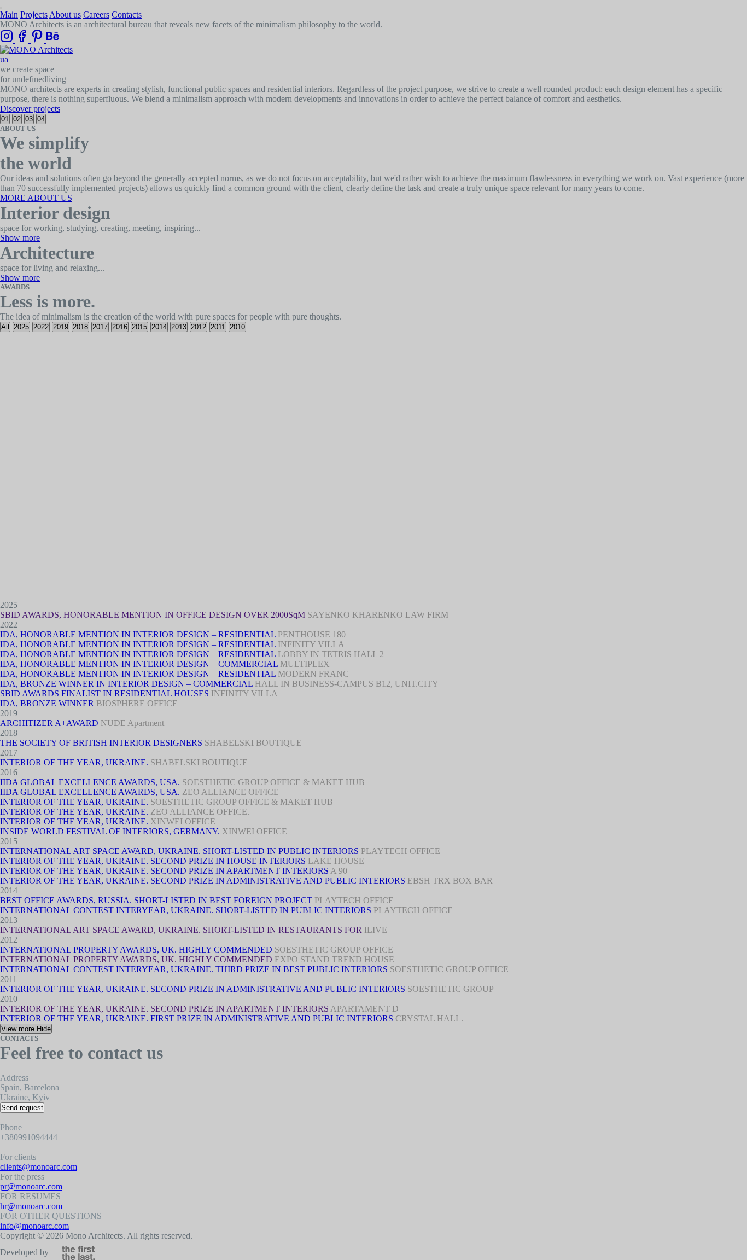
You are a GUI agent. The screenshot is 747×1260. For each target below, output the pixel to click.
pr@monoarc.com (31, 1186)
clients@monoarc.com (38, 1166)
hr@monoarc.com (31, 1206)
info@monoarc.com (34, 1225)
